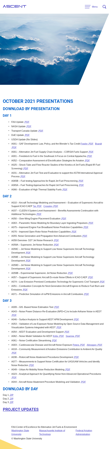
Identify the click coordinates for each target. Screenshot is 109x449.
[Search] (104, 7)
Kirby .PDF (58, 336)
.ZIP (11, 395)
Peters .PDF (79, 345)
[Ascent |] (14, 7)
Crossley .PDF (50, 206)
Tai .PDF (37, 206)
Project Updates (21, 409)
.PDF (26, 122)
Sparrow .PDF (73, 336)
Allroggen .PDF (94, 345)
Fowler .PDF (87, 144)
